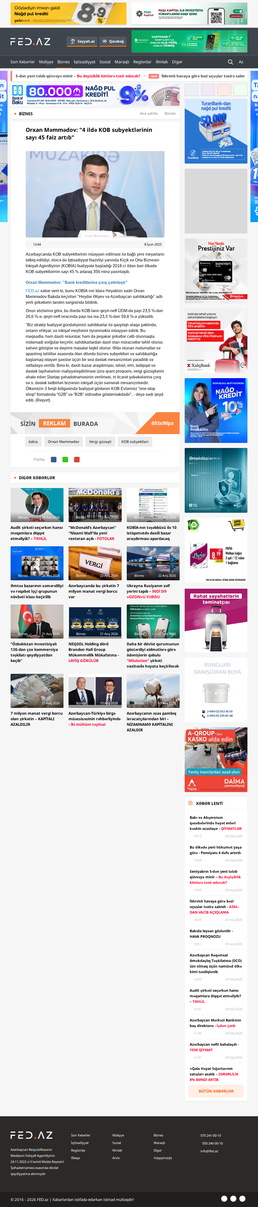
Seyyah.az (86, 41)
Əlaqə (75, 1158)
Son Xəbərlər (23, 62)
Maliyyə (46, 62)
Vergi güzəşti (100, 441)
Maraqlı (122, 62)
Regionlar (142, 62)
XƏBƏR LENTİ (209, 803)
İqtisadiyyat (84, 62)
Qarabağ (116, 41)
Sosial (105, 62)
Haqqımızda (163, 1158)
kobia (33, 441)
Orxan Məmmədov (63, 441)
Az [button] (241, 62)
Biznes (63, 62)
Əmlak (162, 62)
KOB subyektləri (134, 441)
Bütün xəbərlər (216, 1091)
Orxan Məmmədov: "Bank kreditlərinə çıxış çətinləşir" (76, 282)
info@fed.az (209, 1151)
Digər (177, 62)
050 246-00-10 (212, 1143)
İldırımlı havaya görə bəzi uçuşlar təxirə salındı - (176, 75)
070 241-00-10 (211, 1135)
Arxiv (116, 1158)
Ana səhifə (149, 113)
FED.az (32, 291)
